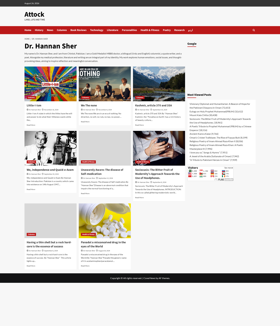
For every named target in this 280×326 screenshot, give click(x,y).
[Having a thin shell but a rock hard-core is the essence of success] (50, 220)
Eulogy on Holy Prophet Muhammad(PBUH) (212, 111)
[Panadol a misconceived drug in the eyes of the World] (105, 220)
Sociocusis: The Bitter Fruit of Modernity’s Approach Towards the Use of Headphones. (157, 174)
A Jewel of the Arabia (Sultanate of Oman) (210, 156)
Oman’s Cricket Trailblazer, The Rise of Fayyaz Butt (215, 137)
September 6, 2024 (51, 251)
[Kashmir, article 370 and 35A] (159, 84)
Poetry (167, 30)
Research (179, 30)
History (39, 30)
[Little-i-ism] (50, 84)
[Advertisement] (221, 69)
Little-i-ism (34, 105)
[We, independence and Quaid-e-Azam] (50, 148)
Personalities (129, 30)
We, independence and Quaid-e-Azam (50, 170)
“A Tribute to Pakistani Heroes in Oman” (210, 159)
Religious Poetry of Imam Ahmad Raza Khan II (212, 141)
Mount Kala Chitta (199, 115)
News (50, 30)
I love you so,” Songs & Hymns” (205, 152)
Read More (31, 125)
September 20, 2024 (51, 174)
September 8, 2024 (159, 182)
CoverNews (149, 278)
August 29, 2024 (104, 251)
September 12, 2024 (105, 178)
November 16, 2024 (51, 110)
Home (27, 30)
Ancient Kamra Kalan (200, 133)
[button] (254, 30)
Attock (34, 14)
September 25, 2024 (160, 110)
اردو (190, 30)
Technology (96, 30)
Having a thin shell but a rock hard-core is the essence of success (49, 244)
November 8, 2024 (105, 110)
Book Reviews (78, 30)
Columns (62, 30)
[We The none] (105, 84)
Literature (112, 30)
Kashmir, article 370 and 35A (153, 105)
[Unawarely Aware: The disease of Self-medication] (105, 148)
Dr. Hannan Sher (35, 110)
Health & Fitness (150, 30)
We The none (89, 105)
